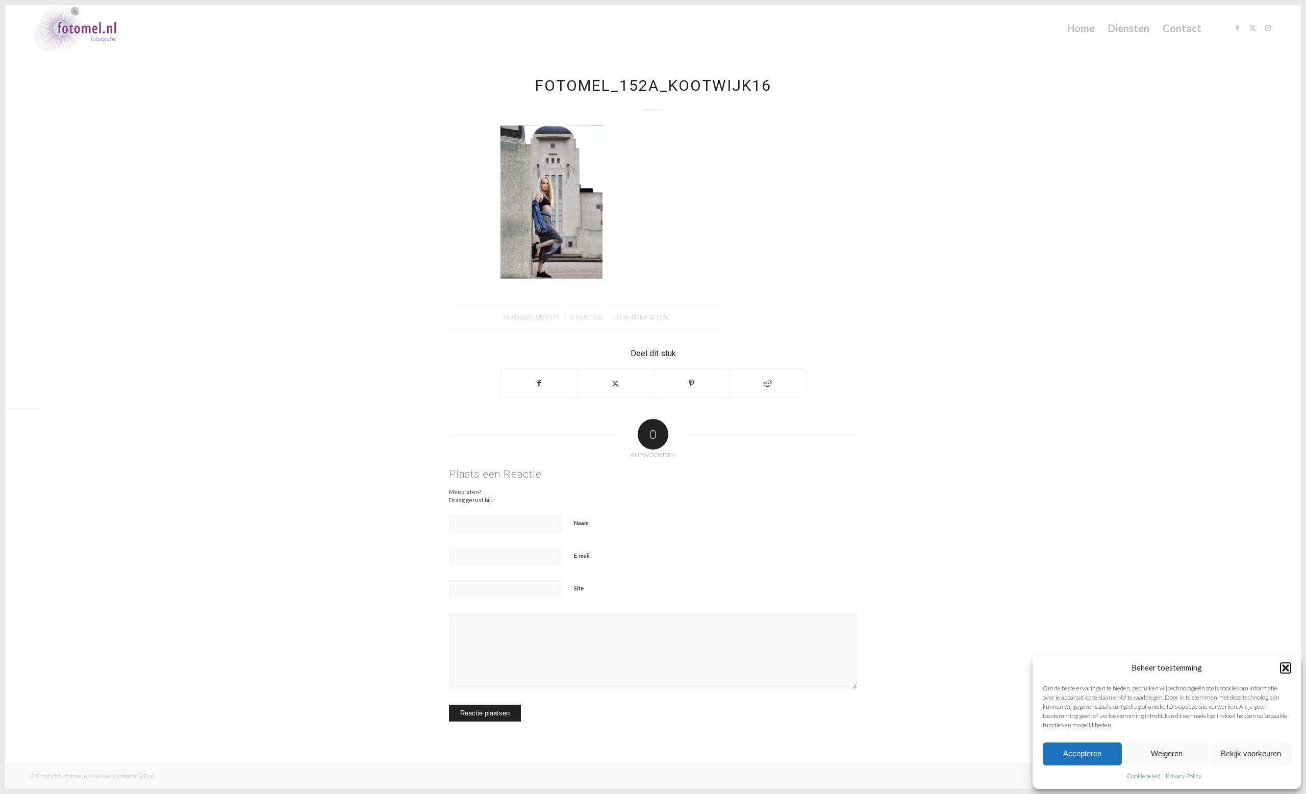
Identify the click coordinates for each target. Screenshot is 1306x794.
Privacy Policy (1183, 776)
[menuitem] (1081, 28)
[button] (1285, 668)
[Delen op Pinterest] (691, 383)
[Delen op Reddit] (767, 383)
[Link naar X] (1252, 27)
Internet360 (650, 317)
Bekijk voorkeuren (1251, 753)
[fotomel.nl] (89, 28)
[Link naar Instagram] (1267, 27)
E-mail (582, 555)
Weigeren (1167, 753)
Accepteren (1082, 753)
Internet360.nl (136, 776)
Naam (581, 522)
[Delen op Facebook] (539, 383)
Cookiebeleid (1144, 776)
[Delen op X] (615, 383)
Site (579, 588)
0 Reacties (586, 317)
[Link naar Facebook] (1237, 27)
